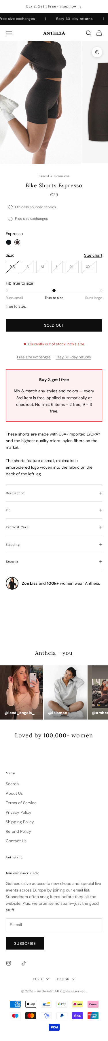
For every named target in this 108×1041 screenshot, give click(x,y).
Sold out (54, 325)
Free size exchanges (34, 357)
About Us (14, 793)
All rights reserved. (71, 991)
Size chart (93, 255)
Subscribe (25, 943)
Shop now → (71, 6)
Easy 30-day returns (73, 357)
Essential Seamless (54, 176)
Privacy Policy (18, 812)
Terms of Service (21, 802)
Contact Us (16, 840)
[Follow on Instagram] (9, 963)
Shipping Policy (20, 821)
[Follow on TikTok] (23, 963)
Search (12, 783)
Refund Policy (18, 831)
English (63, 979)
